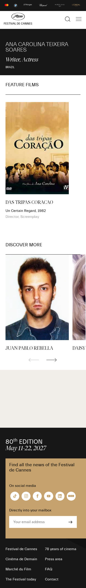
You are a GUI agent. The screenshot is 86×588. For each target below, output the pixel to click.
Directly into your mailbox (30, 510)
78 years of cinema (60, 549)
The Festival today (21, 579)
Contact (51, 579)
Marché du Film (18, 569)
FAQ (48, 569)
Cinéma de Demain (21, 559)
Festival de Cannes (21, 549)
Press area (53, 559)
